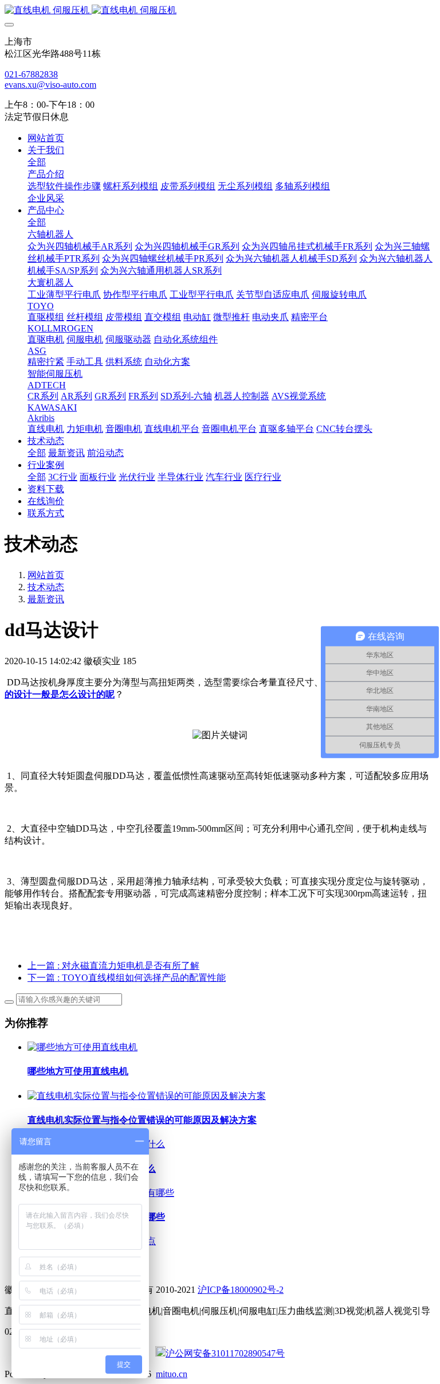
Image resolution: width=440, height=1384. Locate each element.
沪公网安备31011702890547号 (225, 1353)
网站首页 (46, 138)
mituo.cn (171, 1374)
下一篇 (127, 978)
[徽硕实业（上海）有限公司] (220, 11)
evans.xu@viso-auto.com (50, 84)
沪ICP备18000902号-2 (241, 1290)
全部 (37, 162)
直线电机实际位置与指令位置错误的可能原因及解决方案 (142, 1120)
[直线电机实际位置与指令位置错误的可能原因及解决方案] (147, 1096)
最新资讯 (46, 599)
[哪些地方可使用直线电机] (83, 1047)
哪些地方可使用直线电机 (78, 1071)
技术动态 (46, 587)
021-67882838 (31, 74)
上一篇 (113, 965)
